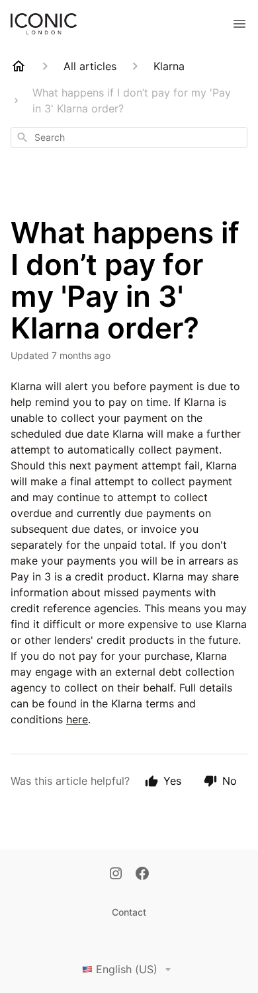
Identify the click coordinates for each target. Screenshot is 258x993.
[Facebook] (142, 874)
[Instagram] (116, 874)
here (77, 719)
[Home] (18, 66)
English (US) (126, 969)
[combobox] (129, 137)
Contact (129, 912)
